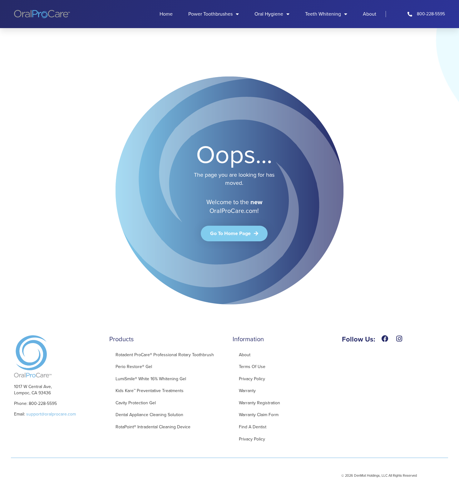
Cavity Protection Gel (136, 403)
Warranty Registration (259, 403)
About (369, 13)
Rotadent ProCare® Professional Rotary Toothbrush (165, 355)
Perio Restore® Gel (134, 366)
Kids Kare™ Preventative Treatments (150, 390)
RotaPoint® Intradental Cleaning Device (153, 427)
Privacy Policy (252, 379)
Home (166, 13)
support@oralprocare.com (51, 414)
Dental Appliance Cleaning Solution (149, 414)
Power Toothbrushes (210, 13)
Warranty (247, 390)
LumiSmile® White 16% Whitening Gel (151, 379)
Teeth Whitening (323, 13)
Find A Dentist (252, 427)
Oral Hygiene (268, 13)
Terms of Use (252, 366)
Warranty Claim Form (259, 414)
